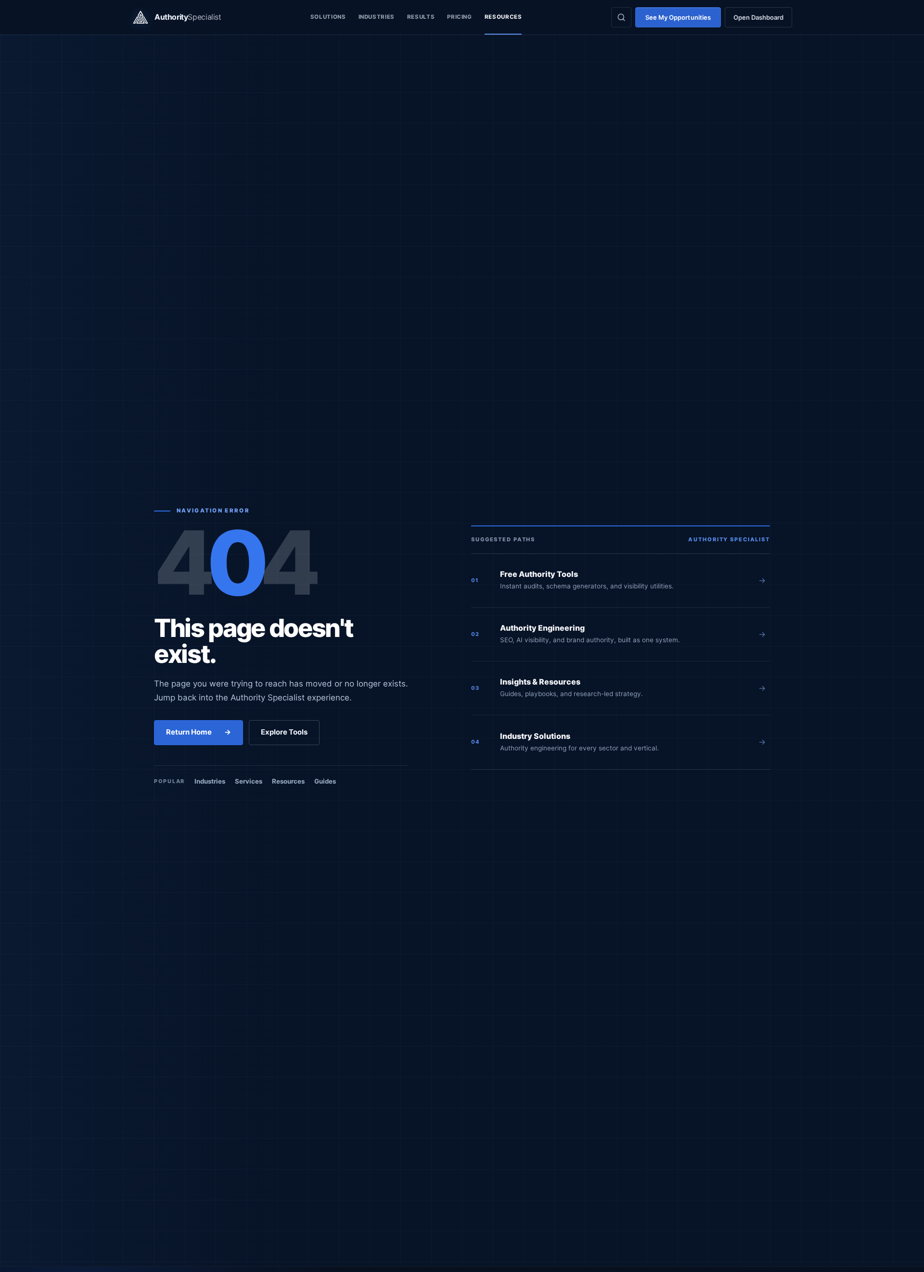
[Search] (621, 17)
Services (248, 781)
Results (421, 16)
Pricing (459, 16)
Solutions (328, 16)
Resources (503, 16)
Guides (325, 781)
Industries (377, 16)
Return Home (198, 732)
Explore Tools (284, 732)
